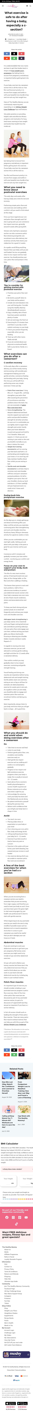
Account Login (9, 1330)
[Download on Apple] (10, 1403)
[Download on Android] (22, 1403)
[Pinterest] (21, 53)
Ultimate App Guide (11, 1281)
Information (6, 1262)
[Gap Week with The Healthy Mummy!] (24, 1109)
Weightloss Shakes (10, 1313)
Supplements (8, 1315)
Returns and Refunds (11, 1274)
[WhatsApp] (14, 58)
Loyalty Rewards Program (13, 1259)
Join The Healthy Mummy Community (17, 1286)
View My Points (9, 1340)
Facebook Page (9, 1289)
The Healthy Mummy (9, 1247)
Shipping (7, 1276)
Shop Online (6, 1306)
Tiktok (6, 1303)
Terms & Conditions (11, 1271)
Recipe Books (9, 1318)
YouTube (7, 1301)
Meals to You (8, 1325)
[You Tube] (26, 1217)
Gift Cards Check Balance (13, 1345)
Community (6, 1284)
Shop (6, 1308)
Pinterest (7, 1298)
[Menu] (3, 6)
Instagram (7, 1296)
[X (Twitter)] (14, 53)
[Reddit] (7, 58)
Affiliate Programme (11, 1254)
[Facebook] (7, 53)
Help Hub (7, 1279)
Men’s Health (8, 1323)
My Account (6, 1328)
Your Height (8, 1179)
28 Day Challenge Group (12, 1291)
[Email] (21, 58)
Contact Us (8, 1267)
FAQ (5, 1264)
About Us (7, 1249)
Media (6, 1252)
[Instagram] (13, 1217)
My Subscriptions (10, 1338)
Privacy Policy (9, 1269)
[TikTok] (16, 1224)
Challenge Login (9, 1333)
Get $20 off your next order (13, 1342)
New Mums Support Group (13, 1293)
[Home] (5, 39)
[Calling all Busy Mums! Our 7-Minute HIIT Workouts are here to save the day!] (8, 1109)
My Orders (7, 1335)
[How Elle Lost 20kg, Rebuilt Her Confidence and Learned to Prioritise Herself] (8, 1075)
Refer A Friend (9, 1257)
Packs (6, 1320)
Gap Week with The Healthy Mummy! (24, 1118)
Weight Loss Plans (10, 1311)
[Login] (27, 6)
